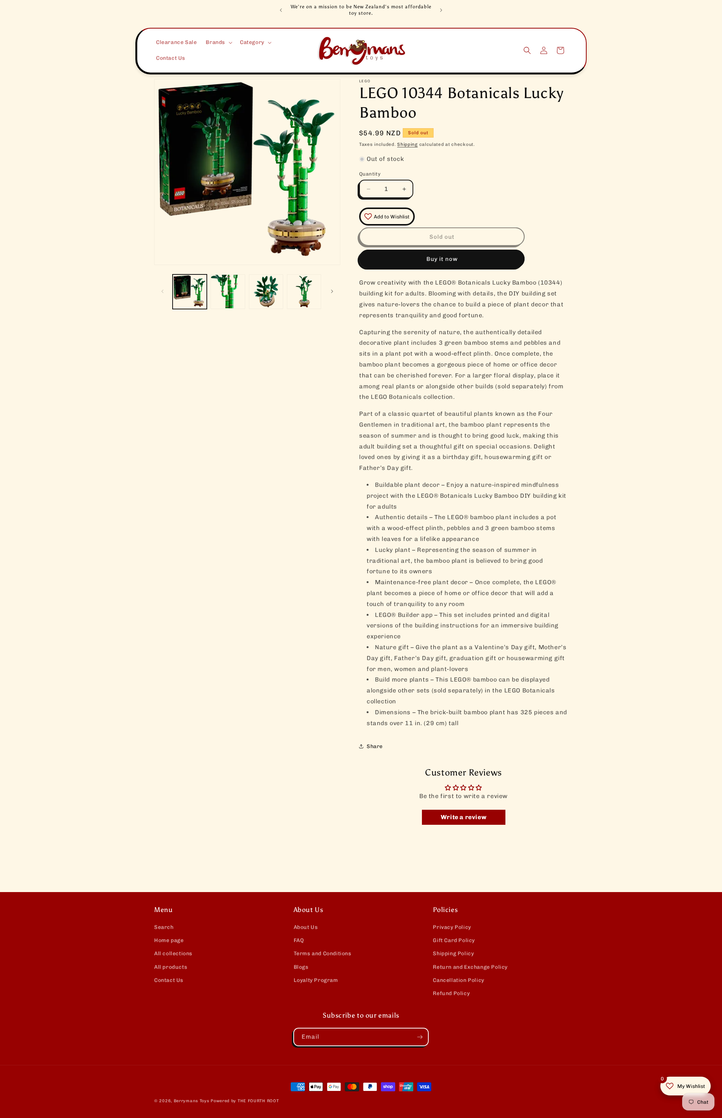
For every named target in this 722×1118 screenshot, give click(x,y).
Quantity (370, 174)
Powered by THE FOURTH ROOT (245, 1100)
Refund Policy (451, 993)
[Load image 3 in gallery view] (266, 291)
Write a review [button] (463, 817)
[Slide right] (332, 291)
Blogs (301, 967)
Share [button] (375, 746)
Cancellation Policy (458, 980)
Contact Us (169, 980)
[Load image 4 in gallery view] (304, 291)
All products (170, 967)
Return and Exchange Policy (470, 967)
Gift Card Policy (454, 940)
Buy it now (442, 259)
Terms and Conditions (323, 953)
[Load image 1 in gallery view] (190, 291)
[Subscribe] (419, 1037)
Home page (169, 940)
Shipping (407, 144)
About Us (306, 927)
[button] (218, 42)
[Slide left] (162, 291)
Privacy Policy (452, 927)
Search (164, 927)
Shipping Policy (453, 953)
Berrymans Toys (191, 1100)
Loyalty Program (316, 980)
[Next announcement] (441, 10)
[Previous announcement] (281, 10)
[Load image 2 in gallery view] (228, 291)
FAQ (299, 940)
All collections (173, 953)
